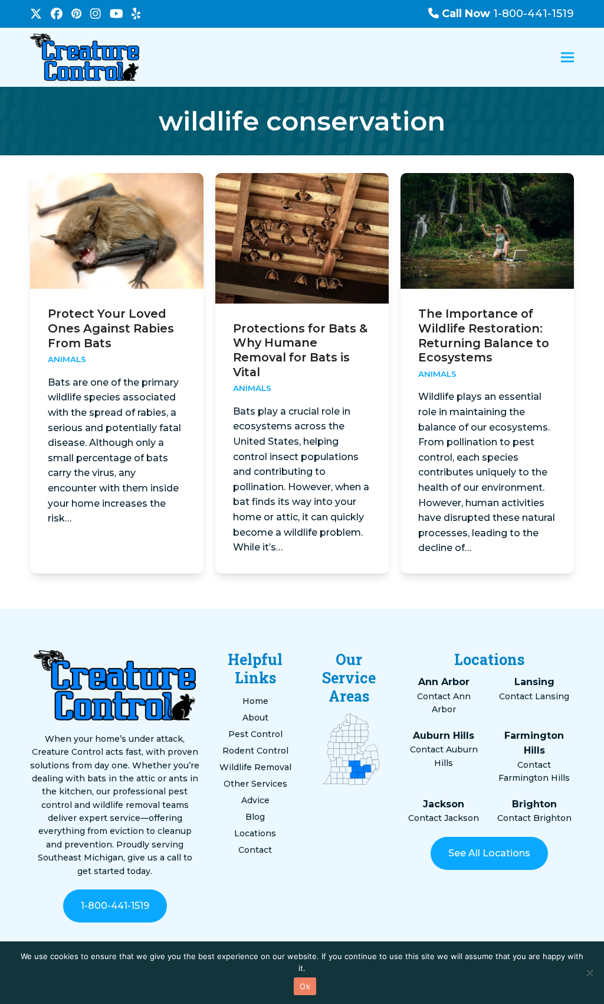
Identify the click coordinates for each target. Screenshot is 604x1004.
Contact (255, 850)
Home (255, 701)
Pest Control (255, 734)
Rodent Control (255, 750)
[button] (567, 58)
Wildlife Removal (255, 767)
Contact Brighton (534, 818)
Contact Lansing (534, 696)
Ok (305, 986)
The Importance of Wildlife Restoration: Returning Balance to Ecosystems (483, 335)
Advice (255, 800)
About (255, 717)
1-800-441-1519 (508, 13)
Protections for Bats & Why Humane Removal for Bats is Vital (300, 350)
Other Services (255, 783)
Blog (255, 816)
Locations (255, 833)
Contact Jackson (443, 818)
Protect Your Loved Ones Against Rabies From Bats (111, 328)
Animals (67, 359)
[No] (589, 973)
